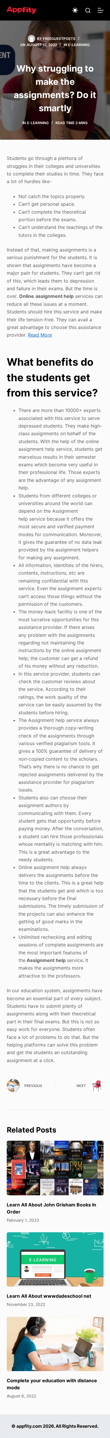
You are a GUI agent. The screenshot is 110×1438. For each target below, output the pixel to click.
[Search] (87, 10)
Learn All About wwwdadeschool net (49, 1296)
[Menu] (101, 10)
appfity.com (29, 1426)
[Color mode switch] (75, 10)
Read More (40, 335)
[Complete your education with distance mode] (55, 1344)
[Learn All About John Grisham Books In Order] (55, 1168)
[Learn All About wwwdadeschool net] (55, 1259)
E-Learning (79, 45)
